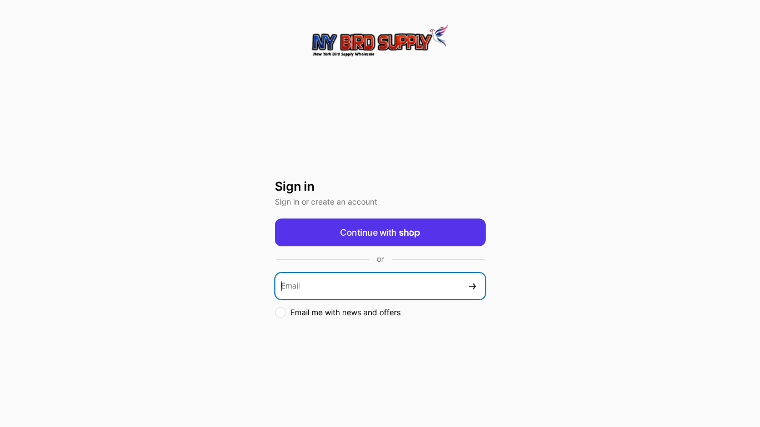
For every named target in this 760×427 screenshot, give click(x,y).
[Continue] (472, 286)
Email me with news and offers (345, 312)
